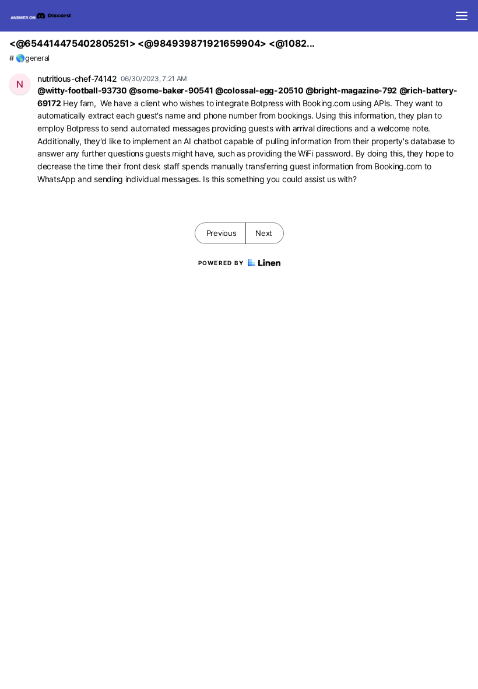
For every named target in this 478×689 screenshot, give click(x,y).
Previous (221, 233)
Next (263, 233)
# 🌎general (29, 58)
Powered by (221, 262)
